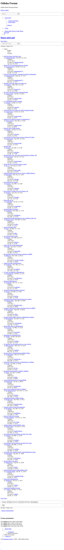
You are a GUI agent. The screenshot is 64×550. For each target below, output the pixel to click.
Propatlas (8, 192)
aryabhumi (8, 264)
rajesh (15, 314)
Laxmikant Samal (10, 471)
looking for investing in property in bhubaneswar (17, 119)
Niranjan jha (17, 359)
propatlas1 (8, 85)
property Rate (7, 146)
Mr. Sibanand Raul (11, 390)
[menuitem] (12, 20)
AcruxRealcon (9, 273)
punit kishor (9, 453)
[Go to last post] (24, 62)
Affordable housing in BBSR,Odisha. (14, 398)
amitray (16, 485)
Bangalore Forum (8, 539)
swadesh (16, 341)
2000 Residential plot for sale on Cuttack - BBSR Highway (19, 173)
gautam (16, 395)
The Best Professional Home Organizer (14, 290)
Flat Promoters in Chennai (11, 182)
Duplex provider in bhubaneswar (12, 263)
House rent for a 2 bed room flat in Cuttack (15, 164)
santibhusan (17, 413)
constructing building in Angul (12, 488)
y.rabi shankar (17, 323)
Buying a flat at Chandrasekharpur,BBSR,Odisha (17, 353)
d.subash (8, 435)
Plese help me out (8, 200)
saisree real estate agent (10, 227)
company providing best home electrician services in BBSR (19, 308)
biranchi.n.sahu (10, 219)
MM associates (10, 345)
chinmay (16, 242)
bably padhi (17, 170)
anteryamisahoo (10, 417)
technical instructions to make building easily (16, 470)
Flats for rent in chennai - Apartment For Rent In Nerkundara (20, 74)
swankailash (9, 201)
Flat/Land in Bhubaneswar (11, 479)
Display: (4, 502)
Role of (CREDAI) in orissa (11, 416)
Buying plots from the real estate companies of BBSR (18, 254)
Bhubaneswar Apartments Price (12, 335)
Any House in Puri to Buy (11, 236)
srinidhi (8, 336)
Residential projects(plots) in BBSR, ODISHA (16, 371)
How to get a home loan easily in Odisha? (15, 389)
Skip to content (5, 10)
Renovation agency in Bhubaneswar (13, 326)
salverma (8, 147)
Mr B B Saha (9, 309)
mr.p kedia (8, 327)
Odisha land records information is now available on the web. (20, 218)
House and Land (8, 38)
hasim (7, 372)
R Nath (8, 246)
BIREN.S (8, 255)
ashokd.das (9, 480)
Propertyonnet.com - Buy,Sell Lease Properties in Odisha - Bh (20, 155)
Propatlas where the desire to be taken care (15, 83)
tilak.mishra (9, 174)
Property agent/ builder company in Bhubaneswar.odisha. (19, 317)
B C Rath (16, 422)
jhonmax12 (17, 89)
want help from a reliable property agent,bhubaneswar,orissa (20, 452)
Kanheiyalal (9, 381)
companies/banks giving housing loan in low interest (18, 299)
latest (7, 228)
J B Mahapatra (9, 354)
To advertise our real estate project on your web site (17, 344)
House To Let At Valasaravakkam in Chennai (16, 65)
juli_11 (7, 165)
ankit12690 (17, 251)
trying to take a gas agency (11, 461)
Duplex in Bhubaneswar (10, 281)
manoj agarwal (9, 121)
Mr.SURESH (9, 318)
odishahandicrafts (10, 58)
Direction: (28, 502)
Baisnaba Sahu (10, 300)
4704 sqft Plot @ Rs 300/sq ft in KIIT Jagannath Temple (19, 110)
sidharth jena (9, 462)
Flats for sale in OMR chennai (12, 128)
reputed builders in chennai (11, 209)
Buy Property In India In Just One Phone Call (16, 191)
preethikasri (9, 210)
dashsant (8, 237)
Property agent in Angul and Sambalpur (14, 407)
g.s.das (16, 224)
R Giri (15, 368)
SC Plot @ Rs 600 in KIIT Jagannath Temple (16, 92)
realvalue (8, 103)
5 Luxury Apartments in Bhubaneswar (14, 272)
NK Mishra (9, 408)
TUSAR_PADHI (18, 260)
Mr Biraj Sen (9, 399)
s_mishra (8, 489)
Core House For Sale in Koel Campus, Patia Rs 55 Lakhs (19, 137)
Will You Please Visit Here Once (12, 56)
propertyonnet (9, 94)
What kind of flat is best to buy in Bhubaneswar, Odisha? (19, 362)
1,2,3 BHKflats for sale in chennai (13, 101)
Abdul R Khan (9, 426)
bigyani (8, 291)
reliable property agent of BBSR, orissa (14, 425)
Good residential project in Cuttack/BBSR (15, 380)
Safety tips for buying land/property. (13, 245)
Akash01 (16, 350)
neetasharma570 (10, 67)
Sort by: (16, 502)
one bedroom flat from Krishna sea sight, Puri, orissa (18, 434)
